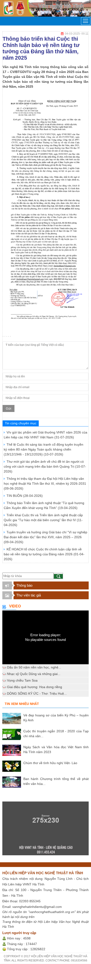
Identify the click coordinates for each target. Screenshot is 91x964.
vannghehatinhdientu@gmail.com (37, 907)
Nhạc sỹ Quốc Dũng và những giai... (33, 674)
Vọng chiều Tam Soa (22, 680)
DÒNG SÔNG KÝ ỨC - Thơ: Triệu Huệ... (37, 693)
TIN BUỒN (25, 496)
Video (15, 606)
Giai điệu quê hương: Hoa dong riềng (34, 687)
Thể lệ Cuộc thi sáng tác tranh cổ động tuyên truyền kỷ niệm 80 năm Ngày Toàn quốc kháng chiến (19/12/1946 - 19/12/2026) (43, 449)
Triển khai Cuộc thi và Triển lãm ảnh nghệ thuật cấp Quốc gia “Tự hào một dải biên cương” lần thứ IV (43, 520)
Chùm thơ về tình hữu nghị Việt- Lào (50, 763)
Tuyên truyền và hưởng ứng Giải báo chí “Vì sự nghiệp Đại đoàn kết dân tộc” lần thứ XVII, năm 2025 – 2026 (45, 537)
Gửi (8, 408)
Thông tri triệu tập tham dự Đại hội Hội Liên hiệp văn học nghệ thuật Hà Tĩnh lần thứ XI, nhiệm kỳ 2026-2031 (45, 483)
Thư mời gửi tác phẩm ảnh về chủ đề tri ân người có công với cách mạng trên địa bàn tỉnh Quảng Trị (45, 466)
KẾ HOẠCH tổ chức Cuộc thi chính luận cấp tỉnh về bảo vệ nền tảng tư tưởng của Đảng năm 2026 (44, 554)
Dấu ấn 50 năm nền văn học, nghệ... (34, 667)
